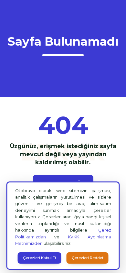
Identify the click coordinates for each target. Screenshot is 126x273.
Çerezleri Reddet (87, 258)
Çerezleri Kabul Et (39, 258)
